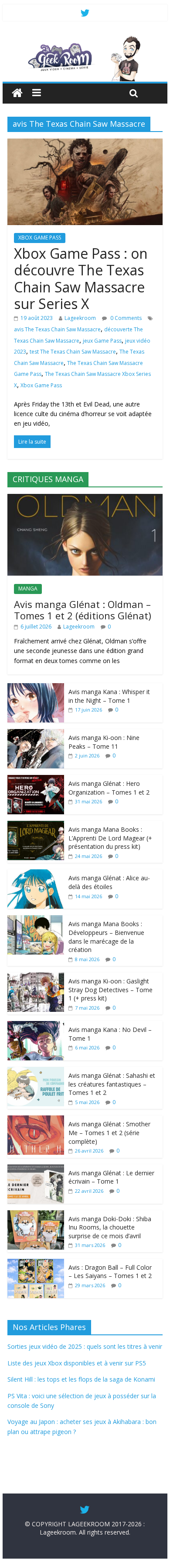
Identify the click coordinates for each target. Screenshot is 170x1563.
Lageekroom (80, 318)
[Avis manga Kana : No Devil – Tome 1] (35, 1025)
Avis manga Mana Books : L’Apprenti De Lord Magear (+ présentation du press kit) (110, 838)
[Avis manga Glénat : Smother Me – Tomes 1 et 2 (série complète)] (35, 1120)
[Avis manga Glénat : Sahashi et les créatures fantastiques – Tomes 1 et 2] (35, 1071)
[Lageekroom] (85, 39)
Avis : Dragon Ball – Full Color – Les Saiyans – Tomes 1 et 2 (110, 1271)
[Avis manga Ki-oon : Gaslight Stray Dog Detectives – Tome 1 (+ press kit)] (35, 977)
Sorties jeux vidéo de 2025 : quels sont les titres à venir (84, 1346)
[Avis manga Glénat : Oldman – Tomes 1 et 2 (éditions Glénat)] (85, 498)
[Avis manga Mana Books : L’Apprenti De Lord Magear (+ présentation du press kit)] (35, 825)
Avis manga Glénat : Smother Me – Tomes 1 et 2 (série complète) (109, 1132)
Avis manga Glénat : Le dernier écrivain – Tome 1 (111, 1177)
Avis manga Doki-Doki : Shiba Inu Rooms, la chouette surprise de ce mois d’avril (109, 1227)
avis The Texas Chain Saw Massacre (57, 329)
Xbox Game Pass (41, 385)
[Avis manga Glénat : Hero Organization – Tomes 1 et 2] (35, 779)
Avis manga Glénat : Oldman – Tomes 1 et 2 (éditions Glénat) (82, 609)
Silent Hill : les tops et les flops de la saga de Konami (81, 1379)
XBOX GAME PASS (39, 237)
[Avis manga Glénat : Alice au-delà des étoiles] (35, 874)
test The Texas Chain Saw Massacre (73, 351)
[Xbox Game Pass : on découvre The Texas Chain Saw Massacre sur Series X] (85, 144)
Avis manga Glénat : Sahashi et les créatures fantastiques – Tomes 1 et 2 (111, 1084)
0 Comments (125, 318)
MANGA (27, 588)
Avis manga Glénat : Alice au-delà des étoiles (109, 882)
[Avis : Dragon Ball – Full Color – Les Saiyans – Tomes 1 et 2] (35, 1263)
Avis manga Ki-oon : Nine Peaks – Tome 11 (103, 741)
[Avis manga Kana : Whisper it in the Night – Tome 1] (35, 688)
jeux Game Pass (102, 340)
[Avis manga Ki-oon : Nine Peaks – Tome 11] (35, 733)
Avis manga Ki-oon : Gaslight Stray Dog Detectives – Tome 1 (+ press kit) (110, 989)
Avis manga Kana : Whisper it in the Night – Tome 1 (109, 696)
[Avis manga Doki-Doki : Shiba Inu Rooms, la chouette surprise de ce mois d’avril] (35, 1215)
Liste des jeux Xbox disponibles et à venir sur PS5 (76, 1363)
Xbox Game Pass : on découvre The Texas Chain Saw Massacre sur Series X (81, 278)
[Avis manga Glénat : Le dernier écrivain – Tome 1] (35, 1169)
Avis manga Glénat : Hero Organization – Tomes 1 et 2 (109, 787)
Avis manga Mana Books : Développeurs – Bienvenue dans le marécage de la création (106, 937)
